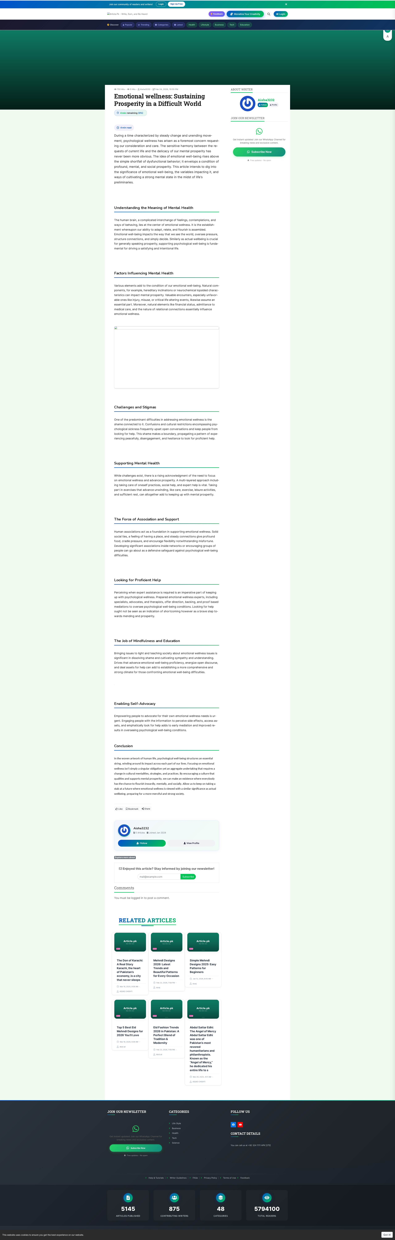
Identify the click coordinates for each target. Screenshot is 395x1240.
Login (161, 4)
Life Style (176, 1123)
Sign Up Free (176, 4)
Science (176, 1143)
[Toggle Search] (269, 14)
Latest (180, 24)
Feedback (245, 1178)
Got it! (387, 1234)
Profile (274, 105)
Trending (145, 24)
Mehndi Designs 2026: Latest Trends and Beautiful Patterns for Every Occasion (166, 968)
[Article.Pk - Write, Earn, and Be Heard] (127, 14)
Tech (232, 24)
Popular (128, 24)
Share (147, 808)
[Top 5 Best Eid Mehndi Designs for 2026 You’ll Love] (130, 1009)
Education (245, 24)
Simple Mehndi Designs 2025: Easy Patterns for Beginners (203, 966)
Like (120, 809)
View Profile (193, 843)
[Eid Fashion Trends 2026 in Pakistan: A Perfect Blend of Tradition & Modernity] (167, 1009)
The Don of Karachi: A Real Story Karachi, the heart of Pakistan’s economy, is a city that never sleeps (130, 970)
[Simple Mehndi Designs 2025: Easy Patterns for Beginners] (203, 942)
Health (192, 24)
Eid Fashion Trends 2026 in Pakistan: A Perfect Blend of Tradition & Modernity (166, 1035)
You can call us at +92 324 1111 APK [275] (251, 1145)
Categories (163, 24)
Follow (143, 843)
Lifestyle (205, 24)
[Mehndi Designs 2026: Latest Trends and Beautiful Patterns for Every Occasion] (167, 942)
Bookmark (133, 809)
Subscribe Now (261, 151)
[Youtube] (240, 1124)
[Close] (286, 4)
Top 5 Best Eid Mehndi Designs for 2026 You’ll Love (130, 1031)
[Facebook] (233, 1124)
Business (219, 24)
